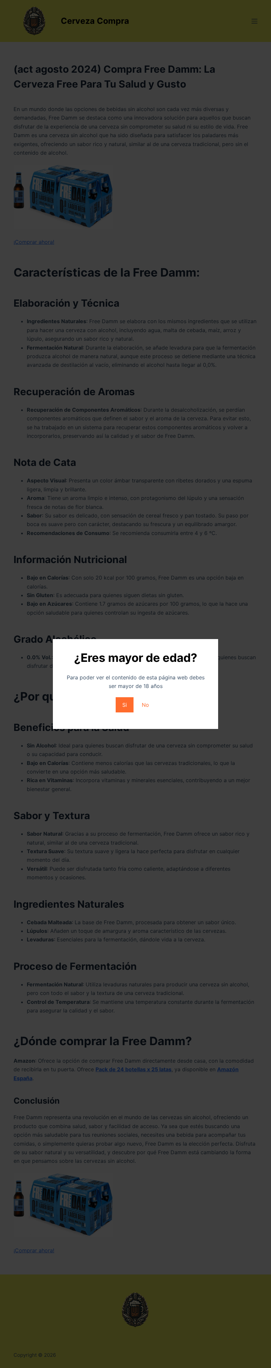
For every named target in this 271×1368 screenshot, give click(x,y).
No (145, 705)
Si (124, 705)
